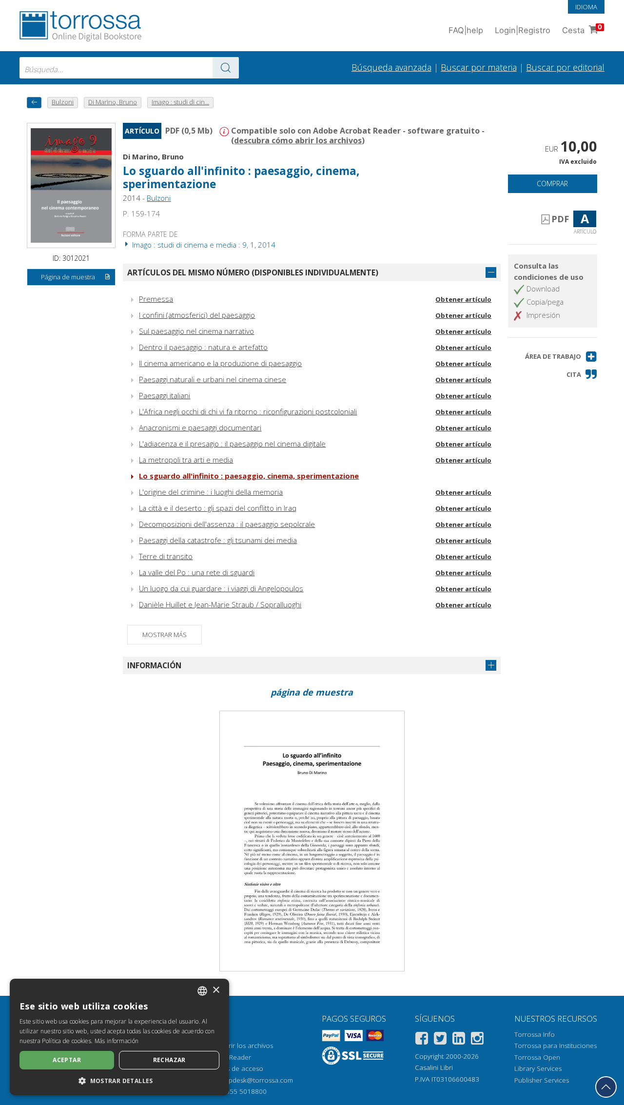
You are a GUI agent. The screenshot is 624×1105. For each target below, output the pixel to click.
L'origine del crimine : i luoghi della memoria (211, 492)
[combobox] (129, 67)
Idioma (586, 6)
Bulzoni (159, 198)
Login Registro (522, 30)
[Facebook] (421, 1040)
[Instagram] (477, 1040)
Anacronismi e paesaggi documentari (200, 427)
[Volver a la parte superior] (606, 1087)
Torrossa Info (534, 1034)
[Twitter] (440, 1040)
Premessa (156, 299)
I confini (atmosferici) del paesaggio (197, 315)
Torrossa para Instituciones (555, 1045)
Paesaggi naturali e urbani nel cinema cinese (212, 379)
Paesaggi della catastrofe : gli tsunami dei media (218, 540)
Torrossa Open (537, 1057)
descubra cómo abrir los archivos (298, 140)
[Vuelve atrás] (34, 102)
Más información (117, 1041)
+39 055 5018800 (240, 1091)
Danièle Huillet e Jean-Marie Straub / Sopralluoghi (220, 604)
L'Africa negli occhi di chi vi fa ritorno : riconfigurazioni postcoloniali (248, 411)
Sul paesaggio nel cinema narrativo (196, 331)
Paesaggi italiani (164, 395)
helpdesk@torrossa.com (256, 1080)
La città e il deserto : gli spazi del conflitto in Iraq (217, 508)
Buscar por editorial (565, 67)
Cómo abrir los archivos (236, 1045)
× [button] (215, 990)
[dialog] (119, 1037)
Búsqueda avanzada (391, 67)
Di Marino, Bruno (153, 156)
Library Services (538, 1068)
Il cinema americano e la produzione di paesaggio (220, 363)
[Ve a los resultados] (226, 67)
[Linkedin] (458, 1040)
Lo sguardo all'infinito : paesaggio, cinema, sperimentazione (249, 476)
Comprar (552, 183)
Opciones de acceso (231, 1068)
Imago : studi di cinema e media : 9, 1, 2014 (202, 245)
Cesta (582, 29)
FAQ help (465, 30)
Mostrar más (164, 634)
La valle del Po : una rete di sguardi (196, 572)
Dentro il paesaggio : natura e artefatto (203, 347)
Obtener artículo (463, 299)
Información (154, 665)
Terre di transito (166, 556)
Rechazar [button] (169, 1060)
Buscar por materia (479, 67)
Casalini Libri (434, 1067)
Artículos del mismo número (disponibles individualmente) (252, 272)
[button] (561, 357)
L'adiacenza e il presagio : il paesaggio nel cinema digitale (232, 443)
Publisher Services (541, 1080)
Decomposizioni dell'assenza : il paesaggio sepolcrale (227, 524)
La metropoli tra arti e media (186, 460)
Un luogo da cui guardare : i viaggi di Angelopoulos (221, 588)
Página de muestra (68, 276)
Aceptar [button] (67, 1060)
